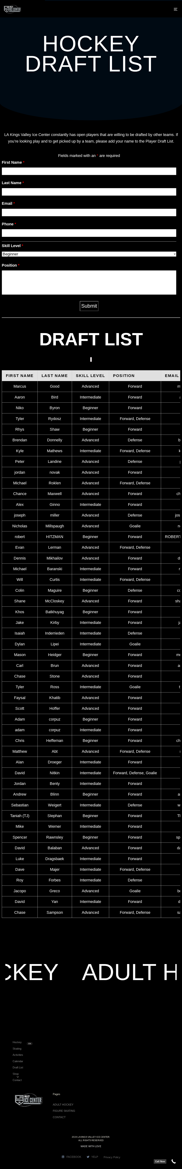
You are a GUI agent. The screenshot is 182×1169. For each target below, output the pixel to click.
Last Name (13, 183)
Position (11, 265)
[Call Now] (173, 1161)
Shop (16, 1073)
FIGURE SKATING (64, 1110)
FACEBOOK (73, 1156)
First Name (13, 162)
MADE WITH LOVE (91, 1146)
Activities (18, 1054)
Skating (17, 1048)
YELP (94, 1156)
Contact (17, 1080)
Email (8, 203)
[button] (17, 1077)
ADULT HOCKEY (63, 1104)
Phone (9, 224)
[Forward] (89, 273)
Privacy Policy (112, 1157)
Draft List (18, 1067)
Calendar (18, 1061)
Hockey (17, 1042)
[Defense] (89, 277)
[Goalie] (89, 282)
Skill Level (12, 246)
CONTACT (59, 1117)
